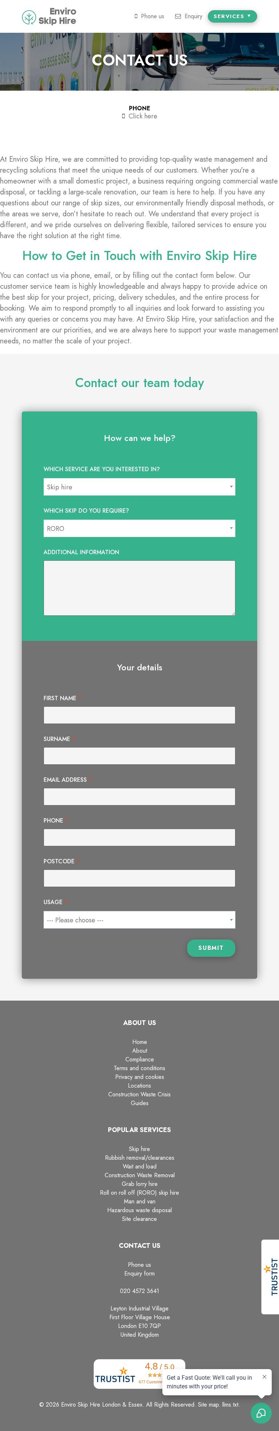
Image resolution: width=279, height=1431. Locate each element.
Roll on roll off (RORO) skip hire (139, 1192)
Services (230, 16)
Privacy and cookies (139, 1077)
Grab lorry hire (140, 1184)
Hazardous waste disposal (139, 1210)
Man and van (139, 1201)
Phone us (139, 1265)
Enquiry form (139, 1273)
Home (139, 1042)
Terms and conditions (139, 1068)
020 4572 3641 (139, 1291)
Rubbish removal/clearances (139, 1158)
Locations (139, 1085)
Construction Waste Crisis (139, 1094)
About (139, 1050)
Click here (143, 116)
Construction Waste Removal (140, 1175)
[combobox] (139, 487)
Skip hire (139, 1149)
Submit (211, 948)
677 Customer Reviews (159, 1382)
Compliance (139, 1059)
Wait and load (140, 1166)
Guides (140, 1103)
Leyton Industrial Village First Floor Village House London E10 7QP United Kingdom (139, 1321)
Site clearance (139, 1219)
